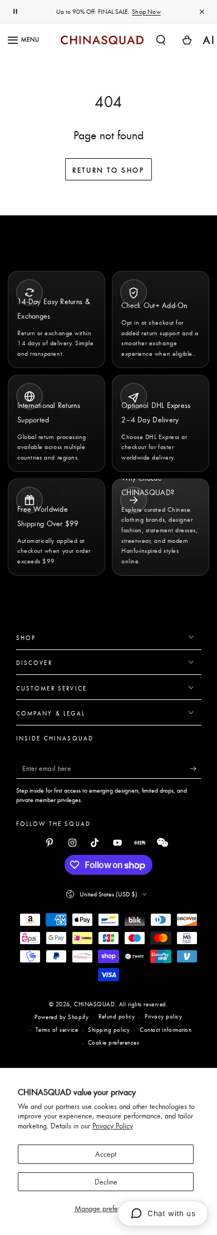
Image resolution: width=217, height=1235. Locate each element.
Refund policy (116, 1016)
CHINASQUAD (94, 1004)
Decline (106, 1182)
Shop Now (146, 11)
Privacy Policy (112, 1126)
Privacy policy (164, 1016)
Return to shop (108, 169)
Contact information (165, 1030)
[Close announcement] (202, 11)
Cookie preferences (114, 1042)
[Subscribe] (195, 769)
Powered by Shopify (61, 1017)
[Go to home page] (102, 40)
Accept (105, 1154)
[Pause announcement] (15, 11)
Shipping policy (109, 1030)
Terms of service (57, 1030)
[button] (161, 39)
